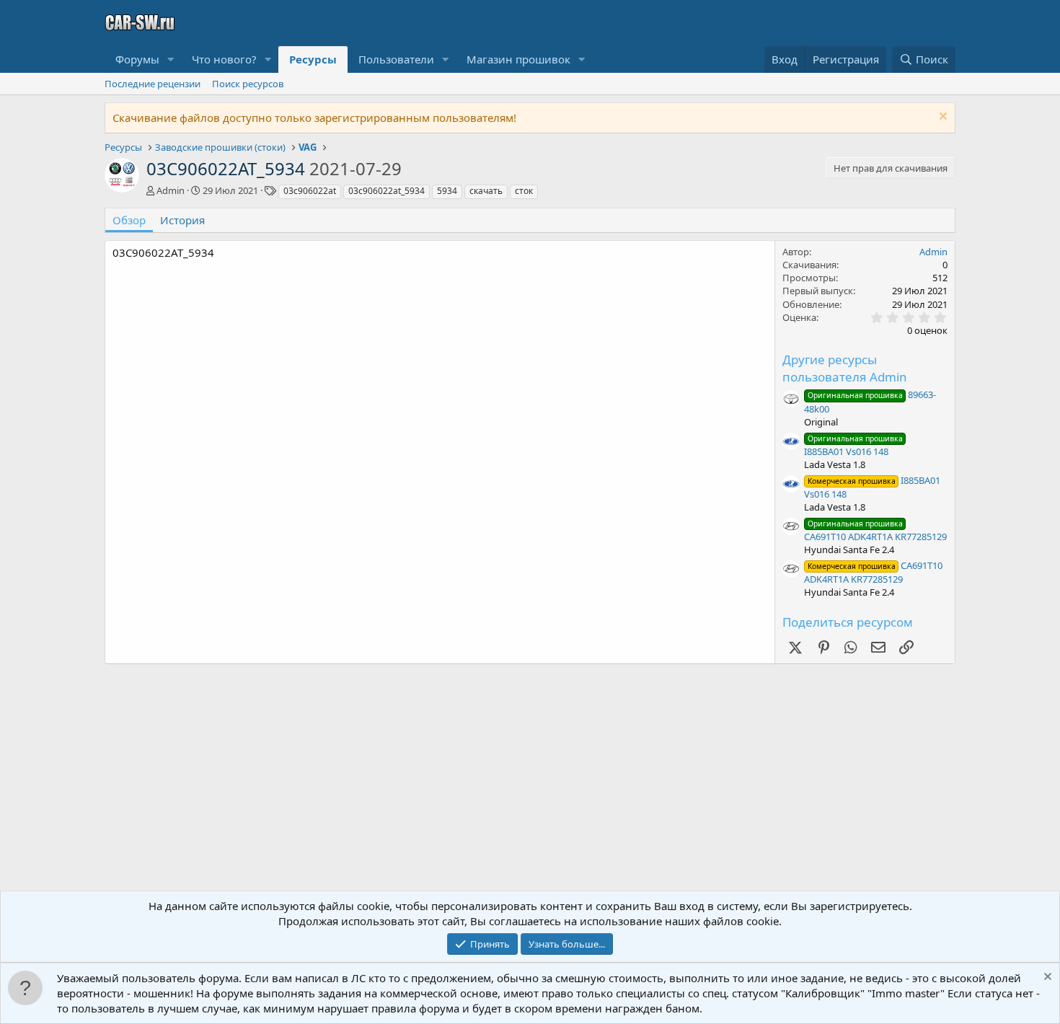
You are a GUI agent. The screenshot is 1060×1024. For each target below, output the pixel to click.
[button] (171, 59)
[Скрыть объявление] (941, 117)
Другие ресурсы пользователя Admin (844, 368)
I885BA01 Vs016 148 (853, 445)
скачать (486, 191)
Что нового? (224, 59)
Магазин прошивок (518, 59)
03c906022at (309, 191)
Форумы (137, 59)
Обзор (129, 220)
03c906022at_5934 (386, 191)
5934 (447, 191)
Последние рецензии (152, 83)
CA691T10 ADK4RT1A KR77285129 (875, 530)
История (182, 220)
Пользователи (396, 59)
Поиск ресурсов (247, 83)
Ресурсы (313, 59)
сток (524, 191)
